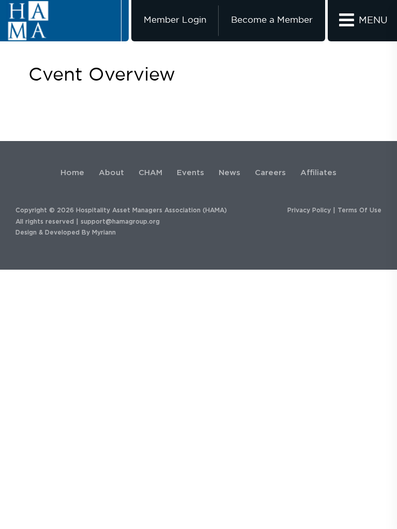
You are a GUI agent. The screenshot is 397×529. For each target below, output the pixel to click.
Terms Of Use (359, 210)
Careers (270, 173)
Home (72, 173)
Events (190, 173)
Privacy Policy (309, 210)
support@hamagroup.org (120, 222)
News (229, 173)
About (111, 173)
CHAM (150, 173)
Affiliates (318, 173)
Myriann (104, 232)
